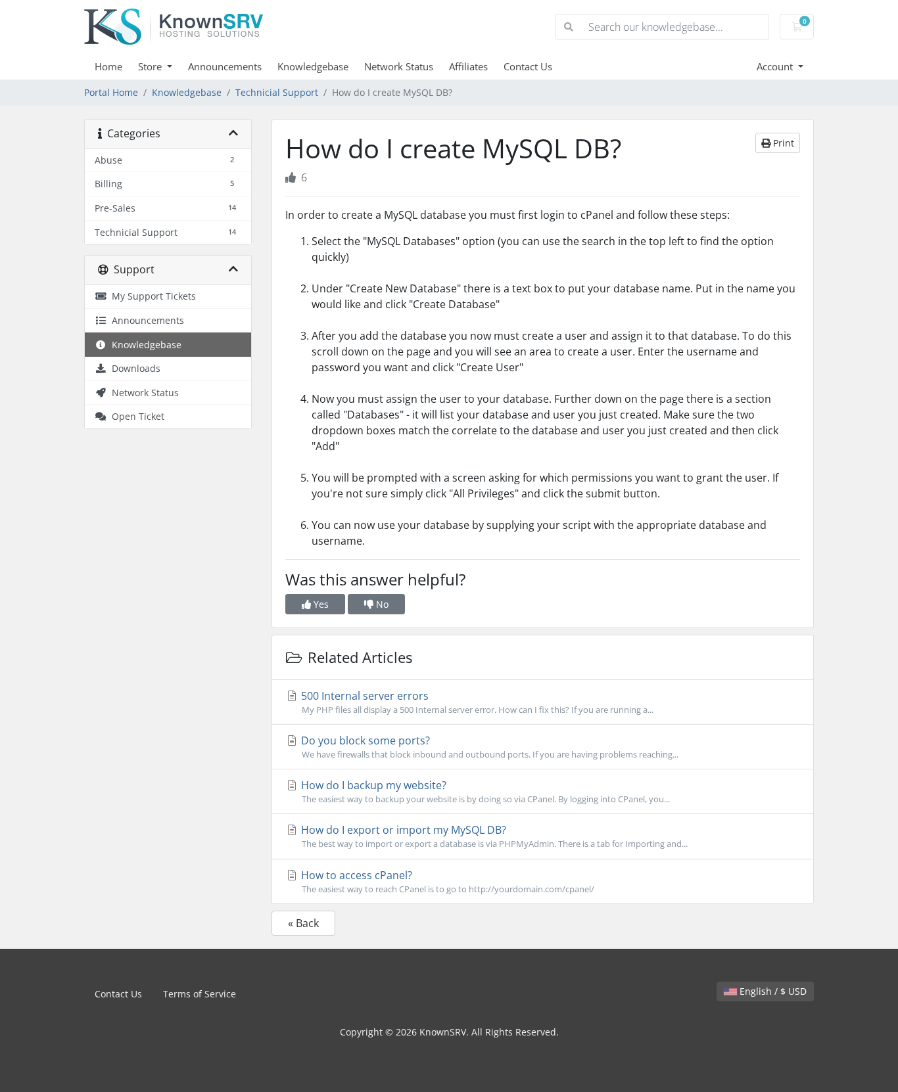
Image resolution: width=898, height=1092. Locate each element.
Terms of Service (199, 994)
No (381, 604)
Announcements (225, 66)
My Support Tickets (151, 296)
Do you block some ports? (488, 746)
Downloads (133, 368)
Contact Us (528, 66)
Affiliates (468, 66)
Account (776, 66)
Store (151, 66)
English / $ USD (772, 991)
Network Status (398, 66)
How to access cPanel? (446, 881)
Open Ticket (135, 416)
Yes (320, 604)
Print (782, 143)
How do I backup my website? (484, 791)
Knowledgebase (312, 66)
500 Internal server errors (475, 702)
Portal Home (111, 92)
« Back (303, 923)
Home (108, 66)
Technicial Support (276, 92)
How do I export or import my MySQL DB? (493, 836)
